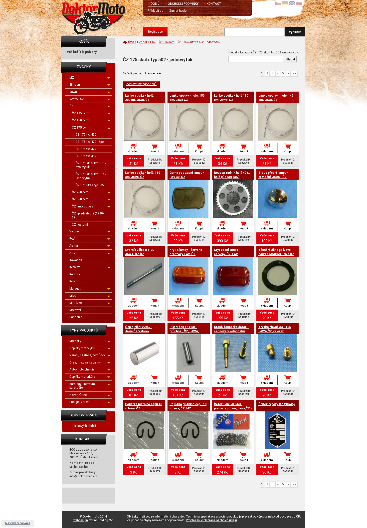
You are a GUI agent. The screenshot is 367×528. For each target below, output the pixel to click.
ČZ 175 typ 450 (86, 134)
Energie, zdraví (79, 402)
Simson (74, 84)
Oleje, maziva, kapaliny (85, 362)
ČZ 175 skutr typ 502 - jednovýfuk (91, 176)
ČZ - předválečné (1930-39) (88, 215)
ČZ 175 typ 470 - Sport (91, 142)
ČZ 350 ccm (80, 199)
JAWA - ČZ (76, 99)
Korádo (74, 281)
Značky (144, 42)
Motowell (75, 310)
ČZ (71, 106)
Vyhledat (295, 31)
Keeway (74, 267)
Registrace (155, 31)
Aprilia (73, 245)
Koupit (155, 151)
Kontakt (214, 3)
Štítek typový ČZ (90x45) (276, 404)
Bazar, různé (78, 395)
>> (294, 73)
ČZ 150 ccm (80, 120)
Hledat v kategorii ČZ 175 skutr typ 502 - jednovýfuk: (263, 52)
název (147, 73)
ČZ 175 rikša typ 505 (90, 185)
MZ (71, 77)
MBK (72, 296)
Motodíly (75, 341)
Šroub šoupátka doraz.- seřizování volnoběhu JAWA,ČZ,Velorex (231, 331)
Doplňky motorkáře (82, 376)
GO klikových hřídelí (82, 426)
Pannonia (75, 317)
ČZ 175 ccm (80, 127)
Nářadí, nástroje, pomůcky (87, 355)
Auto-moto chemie (81, 369)
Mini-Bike (75, 303)
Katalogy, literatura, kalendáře (82, 386)
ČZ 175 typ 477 (86, 149)
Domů (155, 3)
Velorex (74, 231)
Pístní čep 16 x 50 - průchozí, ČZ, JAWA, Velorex (184, 331)
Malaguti (75, 288)
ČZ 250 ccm (80, 192)
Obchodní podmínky (183, 3)
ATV (72, 253)
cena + (156, 73)
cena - (127, 88)
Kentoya (74, 274)
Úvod (132, 42)
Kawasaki (76, 260)
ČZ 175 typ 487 (86, 156)
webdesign (80, 520)
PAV (72, 238)
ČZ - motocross (82, 206)
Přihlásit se (155, 10)
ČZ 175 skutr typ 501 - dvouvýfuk (91, 165)
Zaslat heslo (177, 10)
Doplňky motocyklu (82, 348)
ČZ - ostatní (80, 224)
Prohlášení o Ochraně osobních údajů (211, 520)
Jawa (73, 92)
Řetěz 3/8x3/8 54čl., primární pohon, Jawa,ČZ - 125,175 (233, 408)
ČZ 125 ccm (80, 113)
